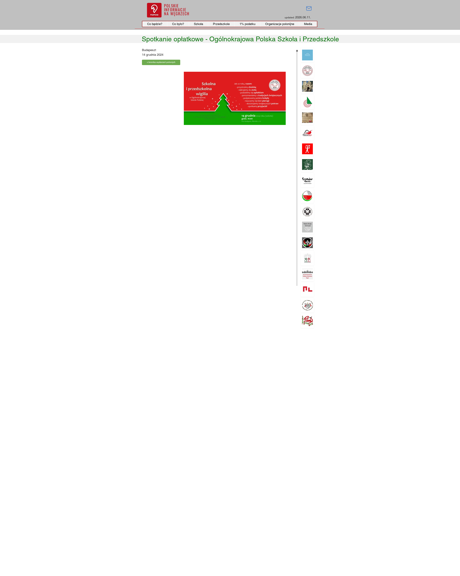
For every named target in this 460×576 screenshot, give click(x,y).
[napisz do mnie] (308, 8)
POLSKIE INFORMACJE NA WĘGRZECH (176, 9)
